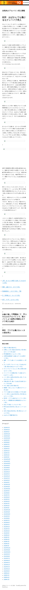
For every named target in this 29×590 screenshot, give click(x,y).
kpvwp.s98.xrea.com (9, 303)
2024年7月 (7, 469)
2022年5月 (7, 524)
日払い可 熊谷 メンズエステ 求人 (12, 404)
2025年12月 (7, 434)
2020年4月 (7, 564)
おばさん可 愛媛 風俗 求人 (11, 415)
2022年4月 (7, 526)
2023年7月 (7, 495)
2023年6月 (7, 497)
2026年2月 (7, 429)
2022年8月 (7, 518)
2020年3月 (7, 567)
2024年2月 (7, 480)
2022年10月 (7, 514)
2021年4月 (6, 539)
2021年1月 (6, 545)
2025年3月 (7, 453)
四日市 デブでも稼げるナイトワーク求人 (15, 398)
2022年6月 (7, 522)
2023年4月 (7, 501)
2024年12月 (7, 459)
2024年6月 (7, 472)
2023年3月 (7, 503)
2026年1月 (7, 432)
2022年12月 (7, 510)
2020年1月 (7, 571)
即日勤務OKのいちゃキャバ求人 (12, 354)
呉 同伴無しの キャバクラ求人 (11, 295)
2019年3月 (6, 579)
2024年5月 (7, 474)
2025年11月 (7, 436)
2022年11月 (7, 512)
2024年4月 (7, 476)
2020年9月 (7, 554)
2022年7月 (7, 520)
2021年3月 (6, 541)
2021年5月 (6, 537)
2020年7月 (7, 558)
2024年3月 (7, 478)
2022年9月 (7, 516)
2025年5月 (7, 448)
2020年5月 (7, 562)
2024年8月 (7, 467)
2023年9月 (7, 491)
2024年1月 (7, 482)
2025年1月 (6, 457)
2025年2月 (7, 455)
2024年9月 (7, 465)
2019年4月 (6, 577)
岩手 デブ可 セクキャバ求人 (10, 299)
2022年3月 (7, 529)
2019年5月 (6, 575)
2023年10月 (7, 488)
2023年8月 (7, 493)
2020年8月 (7, 556)
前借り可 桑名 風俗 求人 (10, 347)
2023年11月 (7, 486)
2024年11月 (7, 461)
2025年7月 (7, 444)
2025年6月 (7, 446)
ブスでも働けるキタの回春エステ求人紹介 (15, 392)
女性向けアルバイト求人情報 (13, 10)
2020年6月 (7, 560)
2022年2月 (7, 531)
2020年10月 (7, 552)
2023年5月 (7, 499)
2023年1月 (6, 507)
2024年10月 (7, 463)
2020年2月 (7, 569)
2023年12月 (7, 484)
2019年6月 (6, 573)
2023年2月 (7, 505)
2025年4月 (7, 451)
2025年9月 (7, 440)
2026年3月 (7, 427)
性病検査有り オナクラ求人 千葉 (11, 291)
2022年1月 (6, 533)
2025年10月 (7, 438)
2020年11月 (7, 550)
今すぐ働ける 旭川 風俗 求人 (11, 385)
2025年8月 (7, 442)
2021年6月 (6, 535)
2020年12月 (7, 548)
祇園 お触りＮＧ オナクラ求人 (11, 287)
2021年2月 (6, 543)
